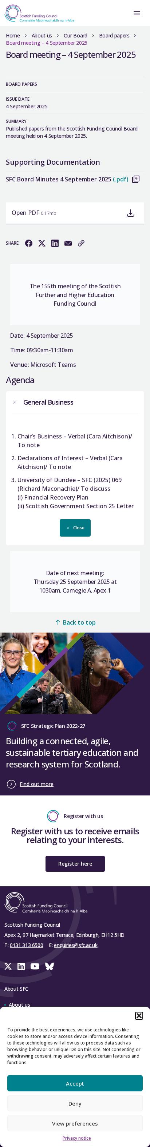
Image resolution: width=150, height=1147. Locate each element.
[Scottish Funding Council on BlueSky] (49, 966)
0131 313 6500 (26, 945)
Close (78, 528)
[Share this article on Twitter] (42, 243)
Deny (75, 1103)
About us (42, 35)
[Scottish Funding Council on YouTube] (35, 966)
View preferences (75, 1123)
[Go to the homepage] (37, 13)
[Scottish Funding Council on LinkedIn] (21, 966)
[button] (139, 1015)
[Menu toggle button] (137, 13)
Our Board (75, 35)
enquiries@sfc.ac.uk (75, 945)
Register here (75, 863)
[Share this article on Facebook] (28, 243)
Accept (75, 1083)
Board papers (114, 35)
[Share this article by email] (68, 243)
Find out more (37, 784)
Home (13, 35)
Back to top (79, 622)
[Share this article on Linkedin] (55, 243)
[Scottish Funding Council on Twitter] (8, 966)
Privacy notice (77, 1138)
